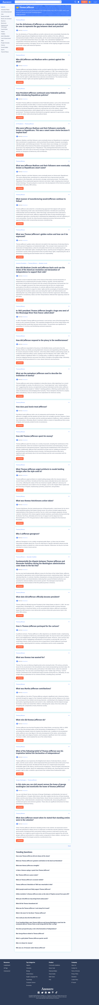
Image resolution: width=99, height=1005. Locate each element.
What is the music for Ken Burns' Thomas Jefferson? (31, 913)
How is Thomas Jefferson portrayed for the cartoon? (37, 626)
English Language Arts (32, 976)
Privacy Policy (74, 974)
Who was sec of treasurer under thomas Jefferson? (30, 948)
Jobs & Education (5, 36)
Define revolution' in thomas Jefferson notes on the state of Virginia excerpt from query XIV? (42, 894)
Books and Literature (6, 18)
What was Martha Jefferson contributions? (33, 688)
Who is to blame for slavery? (24, 943)
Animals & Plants (5, 9)
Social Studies (4, 47)
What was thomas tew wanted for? (30, 657)
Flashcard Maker (53, 971)
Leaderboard (7, 965)
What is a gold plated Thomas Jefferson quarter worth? (32, 938)
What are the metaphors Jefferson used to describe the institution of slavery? (39, 374)
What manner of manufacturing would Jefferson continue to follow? (41, 200)
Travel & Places (5, 52)
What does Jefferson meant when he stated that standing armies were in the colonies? (43, 819)
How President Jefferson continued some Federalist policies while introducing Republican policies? (40, 94)
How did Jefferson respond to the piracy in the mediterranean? (42, 340)
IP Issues (73, 982)
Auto (2, 14)
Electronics (3, 23)
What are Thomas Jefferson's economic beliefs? (29, 880)
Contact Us (74, 968)
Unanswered (7, 971)
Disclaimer (74, 976)
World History (29, 974)
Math (2, 40)
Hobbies (3, 34)
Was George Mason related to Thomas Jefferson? (30, 933)
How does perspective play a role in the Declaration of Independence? (36, 929)
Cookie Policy (74, 979)
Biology (28, 971)
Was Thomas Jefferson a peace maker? (27, 875)
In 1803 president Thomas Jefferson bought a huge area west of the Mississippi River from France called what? (42, 311)
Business (3, 21)
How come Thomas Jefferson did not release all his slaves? (33, 856)
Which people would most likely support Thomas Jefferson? (33, 889)
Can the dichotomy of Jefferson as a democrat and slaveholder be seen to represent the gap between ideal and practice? (42, 25)
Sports (2, 49)
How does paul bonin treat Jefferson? (31, 407)
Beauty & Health (5, 16)
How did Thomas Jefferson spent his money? (34, 436)
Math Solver (52, 976)
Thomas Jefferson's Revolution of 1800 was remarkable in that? (34, 884)
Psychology (29, 979)
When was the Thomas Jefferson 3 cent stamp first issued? (33, 908)
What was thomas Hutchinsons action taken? (34, 501)
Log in (95, 2)
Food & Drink (4, 29)
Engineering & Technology (4, 26)
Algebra (28, 965)
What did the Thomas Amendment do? (27, 903)
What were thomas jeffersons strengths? (27, 865)
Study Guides (52, 974)
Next (69, 846)
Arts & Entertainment (6, 12)
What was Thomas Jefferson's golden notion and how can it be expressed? (42, 235)
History (3, 31)
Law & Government (6, 38)
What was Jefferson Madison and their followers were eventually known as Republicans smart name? (43, 166)
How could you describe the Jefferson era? (28, 918)
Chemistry (28, 968)
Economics (29, 985)
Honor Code (52, 968)
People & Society (5, 43)
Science (3, 45)
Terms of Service (75, 971)
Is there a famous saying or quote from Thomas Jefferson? (33, 870)
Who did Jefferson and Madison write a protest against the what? (40, 60)
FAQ (50, 979)
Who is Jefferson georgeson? (27, 534)
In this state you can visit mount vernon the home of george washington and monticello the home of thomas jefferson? (41, 785)
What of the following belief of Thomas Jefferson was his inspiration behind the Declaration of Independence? (39, 752)
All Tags (6, 968)
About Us (73, 965)
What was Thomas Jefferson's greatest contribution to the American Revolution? (39, 861)
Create (84, 2)
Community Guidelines (54, 965)
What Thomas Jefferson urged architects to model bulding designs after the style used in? (40, 470)
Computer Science (30, 982)
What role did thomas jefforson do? (30, 720)
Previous (17, 846)
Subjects (3, 7)
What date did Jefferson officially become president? (38, 597)
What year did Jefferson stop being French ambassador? (32, 899)
